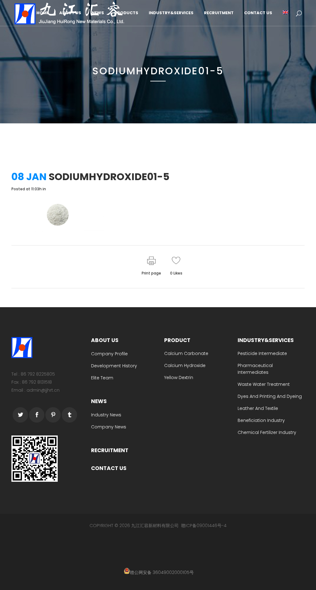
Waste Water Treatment (264, 384)
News (99, 401)
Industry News (106, 415)
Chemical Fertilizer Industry (267, 432)
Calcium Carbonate (186, 353)
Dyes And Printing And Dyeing (270, 396)
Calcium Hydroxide (185, 365)
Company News (108, 427)
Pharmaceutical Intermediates (255, 368)
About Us (104, 340)
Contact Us (109, 468)
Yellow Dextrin (178, 377)
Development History (114, 366)
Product (177, 340)
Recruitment (109, 450)
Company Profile (109, 354)
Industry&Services (266, 340)
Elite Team (102, 378)
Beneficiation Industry (261, 420)
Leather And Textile (258, 408)
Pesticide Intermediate (262, 353)
